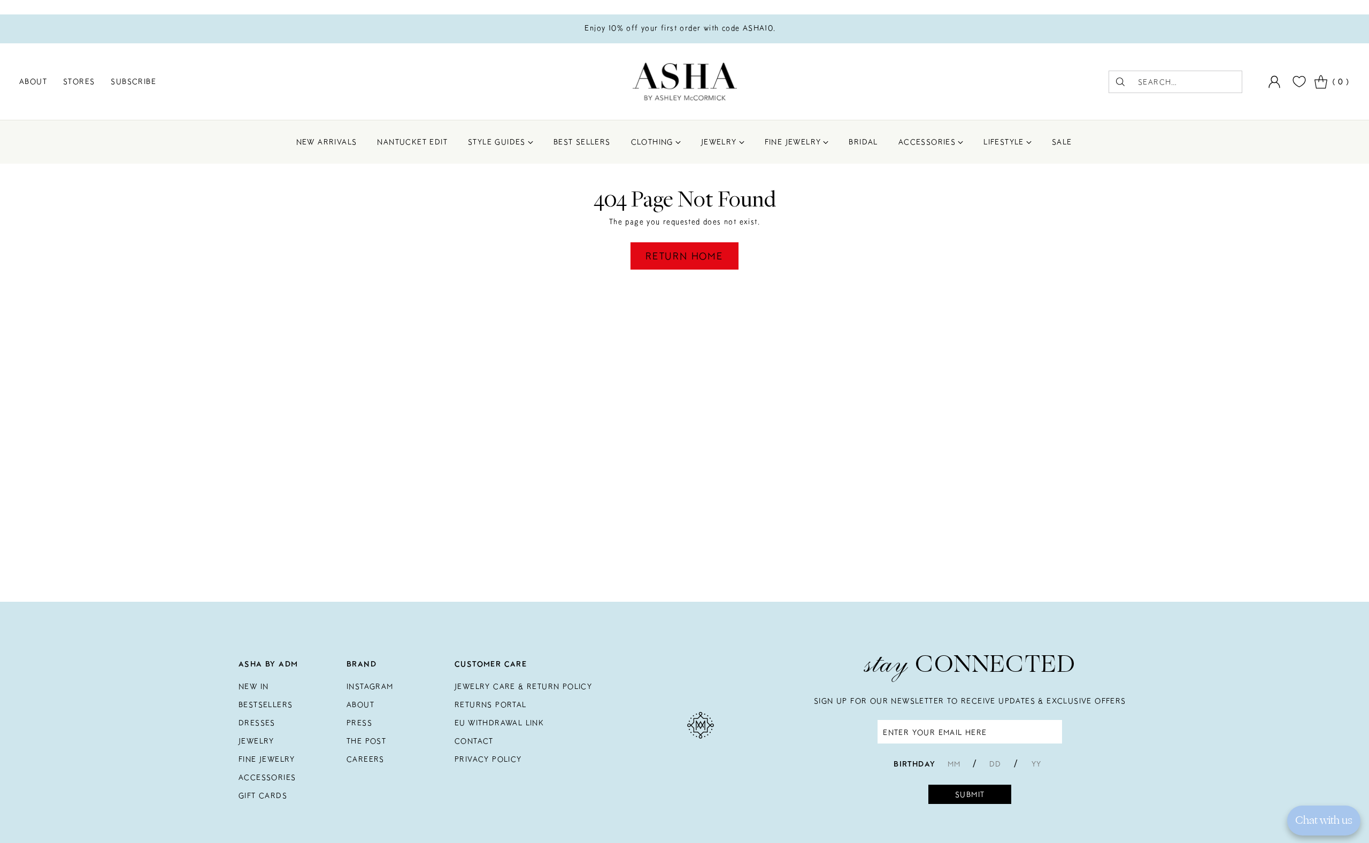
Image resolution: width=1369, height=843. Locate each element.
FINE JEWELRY (267, 759)
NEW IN (253, 686)
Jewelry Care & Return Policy (523, 686)
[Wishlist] (1298, 81)
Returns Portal (491, 704)
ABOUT (360, 704)
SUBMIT (970, 794)
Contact (474, 741)
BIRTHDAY (914, 764)
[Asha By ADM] (685, 82)
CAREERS (365, 759)
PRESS (359, 722)
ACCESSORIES (267, 777)
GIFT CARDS (263, 795)
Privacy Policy (488, 759)
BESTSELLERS (266, 704)
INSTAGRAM (370, 686)
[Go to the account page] (1274, 82)
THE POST (366, 741)
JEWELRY (256, 741)
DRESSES (257, 722)
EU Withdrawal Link (499, 722)
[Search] (1120, 82)
